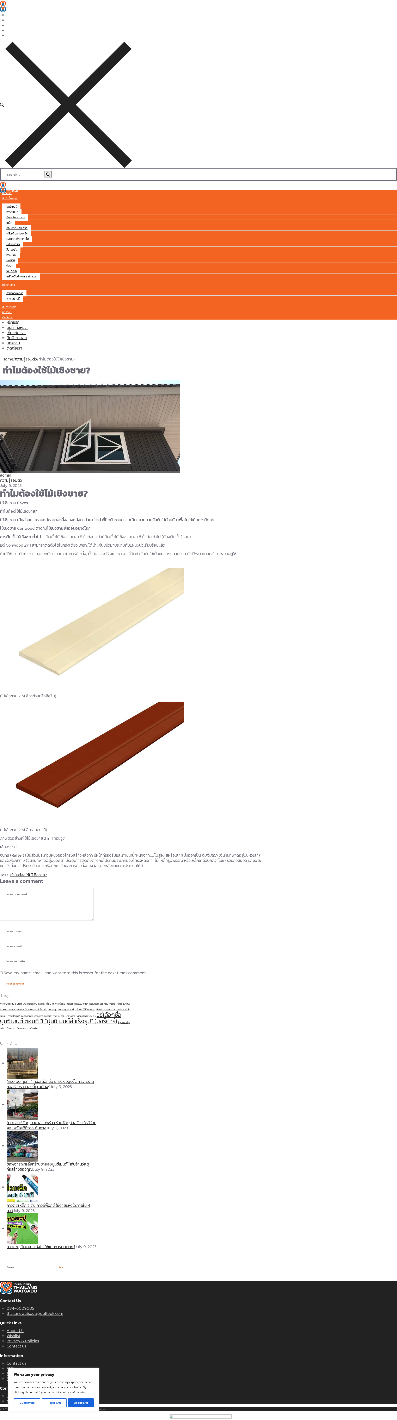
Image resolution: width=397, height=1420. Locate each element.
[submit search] (48, 174)
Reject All (54, 1403)
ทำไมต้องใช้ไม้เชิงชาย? (28, 875)
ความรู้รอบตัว (26, 359)
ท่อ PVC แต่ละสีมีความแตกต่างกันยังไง (113, 1009)
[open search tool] (66, 104)
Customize (27, 1403)
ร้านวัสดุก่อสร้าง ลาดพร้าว (32, 1016)
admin (5, 475)
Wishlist (13, 1336)
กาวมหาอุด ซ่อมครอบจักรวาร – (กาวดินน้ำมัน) (109, 1003)
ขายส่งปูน (52, 1009)
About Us (15, 1330)
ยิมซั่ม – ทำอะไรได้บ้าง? (10, 1016)
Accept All (81, 1403)
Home (7, 359)
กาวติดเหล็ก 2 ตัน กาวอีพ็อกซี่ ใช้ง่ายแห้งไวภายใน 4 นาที (63, 1003)
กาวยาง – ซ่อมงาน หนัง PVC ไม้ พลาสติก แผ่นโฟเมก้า (23, 1009)
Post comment (15, 984)
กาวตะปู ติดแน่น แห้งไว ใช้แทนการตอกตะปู (18, 1003)
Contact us (16, 1346)
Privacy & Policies (23, 1341)
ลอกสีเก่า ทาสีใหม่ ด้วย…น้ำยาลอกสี (59, 1016)
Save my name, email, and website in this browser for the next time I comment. (75, 972)
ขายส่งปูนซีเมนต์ (66, 1009)
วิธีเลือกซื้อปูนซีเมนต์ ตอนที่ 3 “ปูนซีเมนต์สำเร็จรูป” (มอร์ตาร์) (60, 1018)
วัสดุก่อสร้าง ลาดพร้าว (86, 1016)
